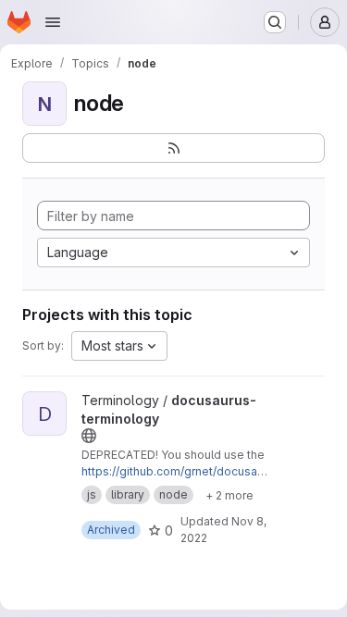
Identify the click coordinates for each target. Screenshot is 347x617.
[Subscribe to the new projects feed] (173, 148)
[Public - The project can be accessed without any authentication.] (88, 435)
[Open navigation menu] (53, 22)
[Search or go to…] (275, 22)
